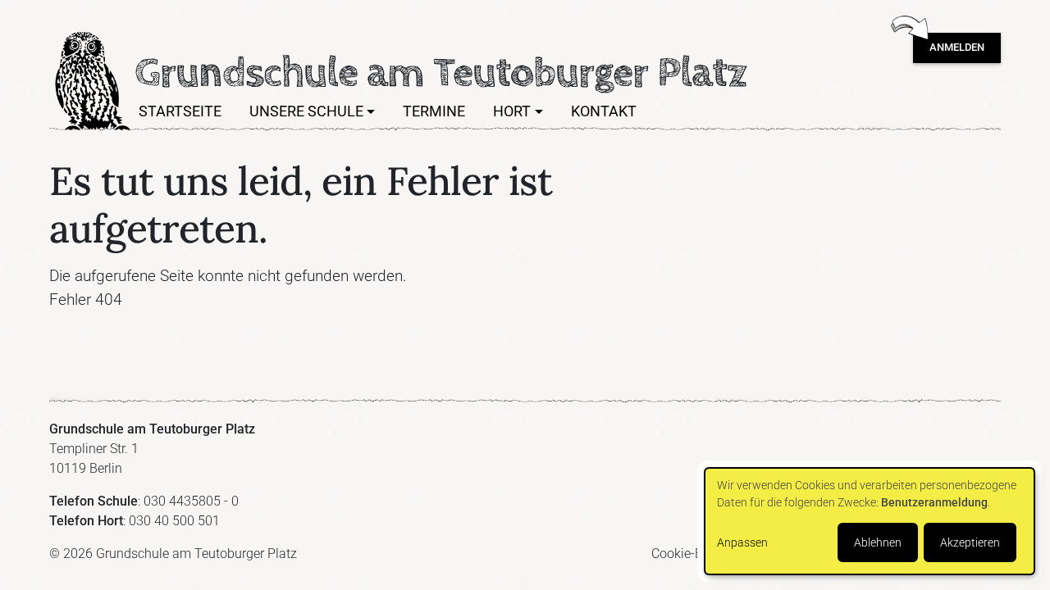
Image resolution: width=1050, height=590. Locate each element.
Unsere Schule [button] (306, 111)
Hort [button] (512, 111)
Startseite (180, 111)
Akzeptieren (970, 542)
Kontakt (604, 111)
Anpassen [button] (742, 542)
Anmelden (956, 47)
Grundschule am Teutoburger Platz (90, 81)
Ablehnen (878, 542)
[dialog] (869, 521)
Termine (434, 111)
